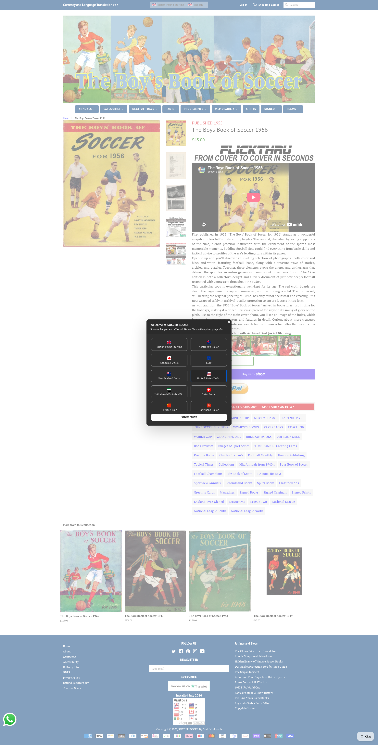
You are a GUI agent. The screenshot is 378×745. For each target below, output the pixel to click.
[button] (169, 344)
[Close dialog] (229, 322)
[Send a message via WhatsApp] (10, 719)
